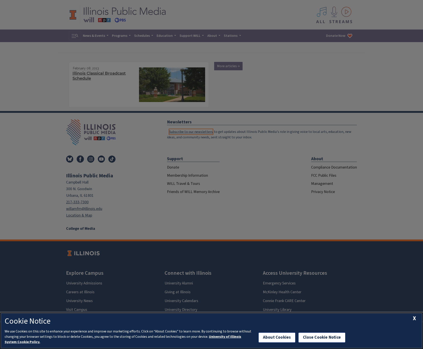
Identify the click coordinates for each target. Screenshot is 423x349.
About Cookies (277, 337)
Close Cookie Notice (322, 337)
